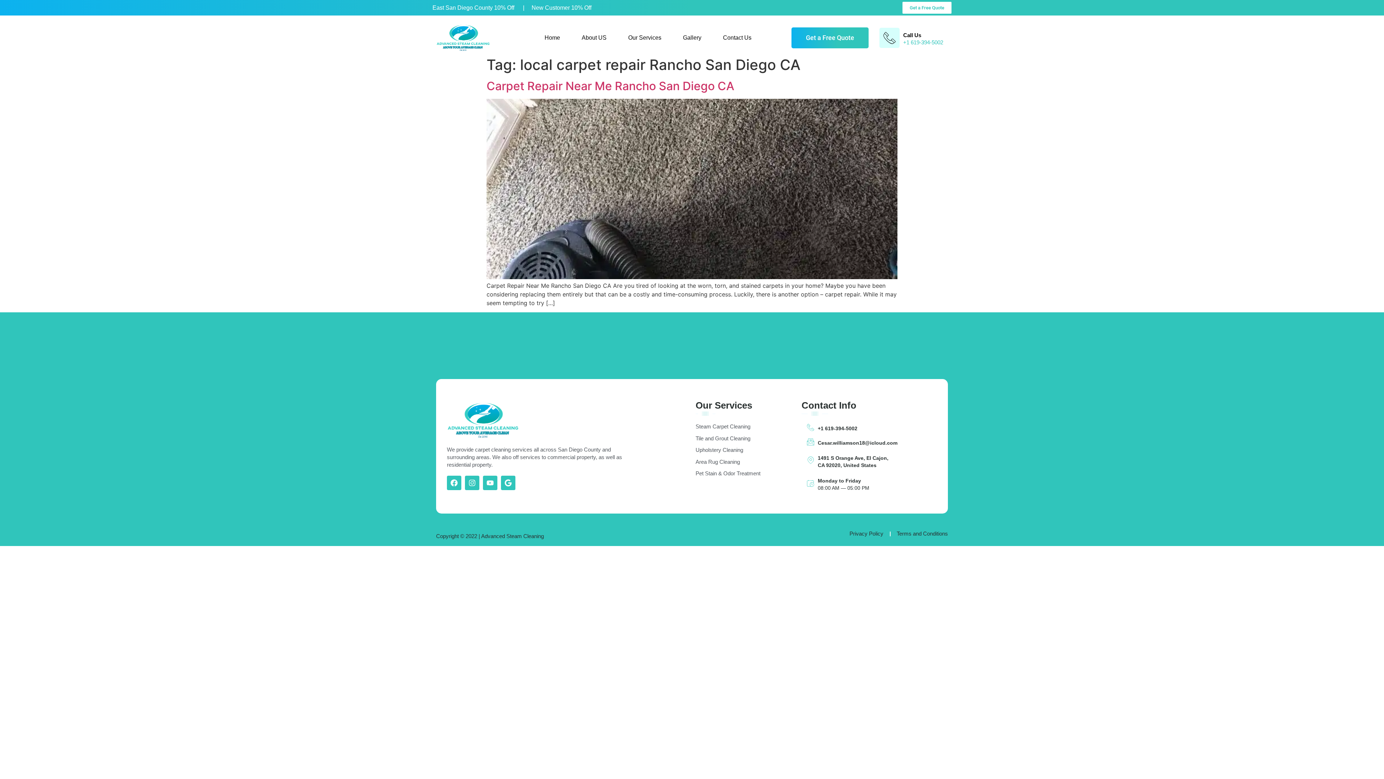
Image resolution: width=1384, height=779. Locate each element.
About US (594, 38)
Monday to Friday (839, 481)
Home (552, 38)
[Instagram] (472, 483)
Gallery (692, 38)
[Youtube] (490, 483)
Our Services (644, 38)
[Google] (508, 483)
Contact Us (737, 38)
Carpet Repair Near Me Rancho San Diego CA (610, 86)
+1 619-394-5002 (837, 428)
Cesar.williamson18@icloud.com (857, 443)
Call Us (912, 35)
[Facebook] (454, 483)
